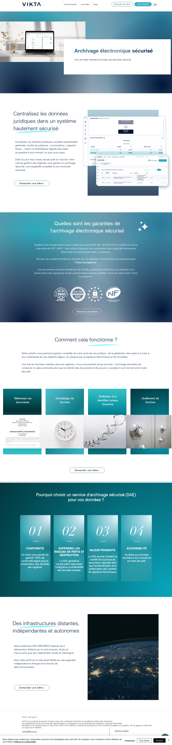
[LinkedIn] (155, 4)
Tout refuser (144, 740)
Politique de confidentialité (25, 741)
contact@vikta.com (29, 731)
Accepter (159, 740)
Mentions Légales (122, 731)
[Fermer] (168, 740)
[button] (70, 4)
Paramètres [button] (130, 740)
